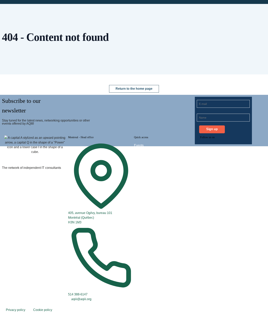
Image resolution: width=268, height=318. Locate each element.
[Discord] (237, 148)
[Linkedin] (205, 148)
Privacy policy (15, 310)
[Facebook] (226, 148)
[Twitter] (216, 148)
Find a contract (144, 153)
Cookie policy (42, 310)
